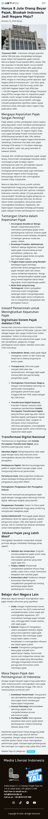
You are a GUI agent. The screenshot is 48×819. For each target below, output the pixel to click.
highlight (31, 751)
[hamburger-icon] (44, 3)
